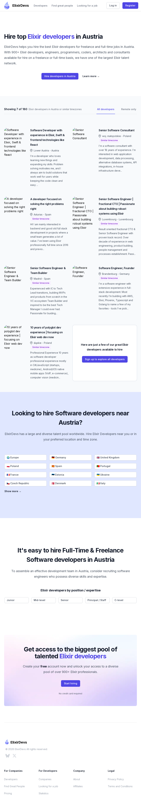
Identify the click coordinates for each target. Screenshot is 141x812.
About (76, 779)
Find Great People (14, 786)
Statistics (43, 793)
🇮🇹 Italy (101, 483)
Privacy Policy (116, 779)
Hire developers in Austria (59, 76)
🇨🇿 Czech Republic (18, 483)
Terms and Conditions (120, 786)
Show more (12, 491)
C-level (119, 600)
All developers (105, 109)
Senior (64, 600)
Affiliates (78, 786)
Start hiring (70, 683)
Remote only (128, 109)
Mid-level (39, 600)
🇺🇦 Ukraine (103, 474)
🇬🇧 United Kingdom (108, 457)
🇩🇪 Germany (59, 457)
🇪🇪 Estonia (58, 474)
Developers (40, 5)
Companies (45, 779)
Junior (10, 600)
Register (130, 5)
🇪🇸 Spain (57, 466)
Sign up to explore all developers (105, 359)
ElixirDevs (20, 5)
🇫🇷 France (13, 474)
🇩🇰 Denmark (59, 483)
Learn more (91, 76)
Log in (113, 5)
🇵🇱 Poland (13, 466)
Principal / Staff (97, 600)
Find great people (62, 5)
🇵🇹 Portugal (103, 466)
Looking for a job (87, 5)
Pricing (8, 793)
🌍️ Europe (13, 457)
